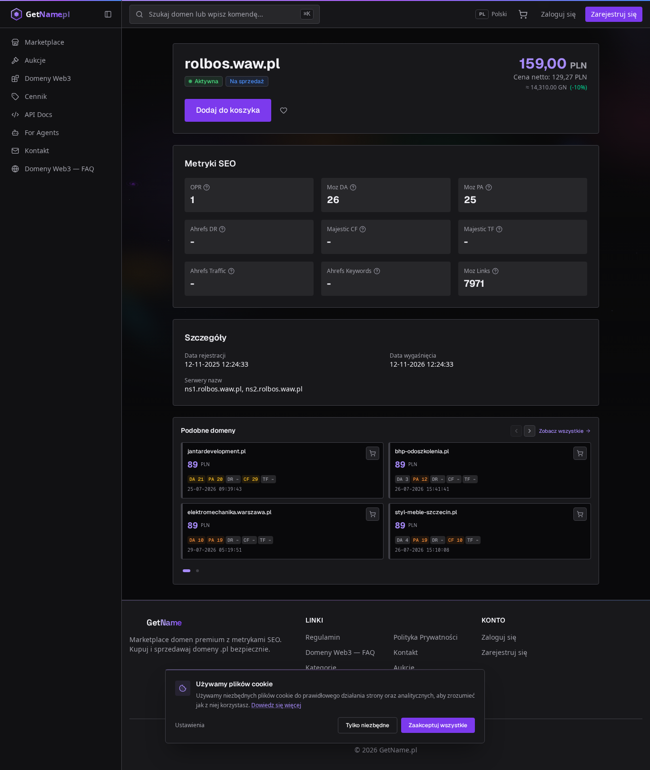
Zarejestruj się (614, 14)
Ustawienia (190, 725)
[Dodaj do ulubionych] (283, 110)
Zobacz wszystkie (561, 431)
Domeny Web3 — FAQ (340, 652)
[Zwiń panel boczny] (108, 14)
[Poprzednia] (516, 431)
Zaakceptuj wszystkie (438, 725)
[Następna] (529, 431)
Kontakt (406, 652)
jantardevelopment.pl (216, 451)
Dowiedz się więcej (276, 705)
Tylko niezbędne (367, 725)
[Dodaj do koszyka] (372, 453)
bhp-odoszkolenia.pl (422, 451)
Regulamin (322, 637)
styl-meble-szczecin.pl (426, 512)
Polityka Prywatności (426, 637)
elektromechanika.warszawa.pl (229, 512)
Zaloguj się (558, 14)
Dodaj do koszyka (228, 110)
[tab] (186, 570)
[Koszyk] (523, 14)
